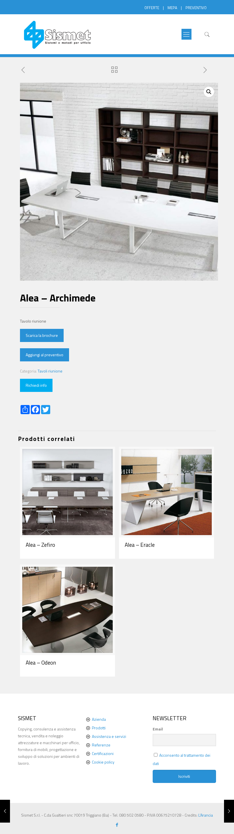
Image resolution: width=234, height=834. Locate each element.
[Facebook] (117, 824)
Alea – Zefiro (40, 545)
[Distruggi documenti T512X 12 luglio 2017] (5, 811)
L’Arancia (205, 815)
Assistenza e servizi (109, 736)
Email (158, 729)
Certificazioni (103, 753)
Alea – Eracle (140, 545)
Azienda (99, 719)
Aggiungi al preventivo (44, 355)
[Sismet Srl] (58, 34)
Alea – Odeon (41, 662)
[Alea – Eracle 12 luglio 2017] (229, 811)
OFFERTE (151, 8)
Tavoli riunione (50, 371)
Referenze (101, 745)
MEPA (172, 8)
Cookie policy (103, 762)
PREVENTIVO (196, 8)
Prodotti (99, 728)
